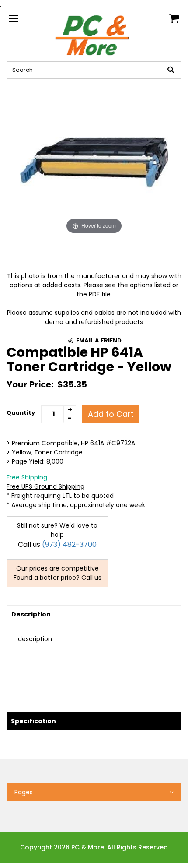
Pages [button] (23, 792)
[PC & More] (94, 34)
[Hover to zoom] (94, 161)
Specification (33, 721)
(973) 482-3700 (69, 544)
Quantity (21, 413)
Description (31, 614)
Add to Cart (111, 414)
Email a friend (98, 340)
